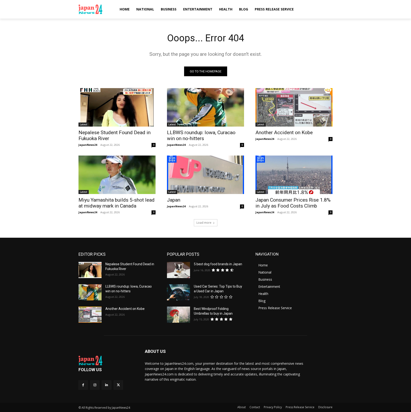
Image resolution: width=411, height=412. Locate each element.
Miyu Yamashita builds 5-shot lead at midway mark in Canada (116, 203)
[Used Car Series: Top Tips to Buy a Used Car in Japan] (178, 292)
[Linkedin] (106, 385)
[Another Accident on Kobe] (294, 107)
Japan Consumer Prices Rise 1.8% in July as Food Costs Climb (293, 203)
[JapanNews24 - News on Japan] (105, 360)
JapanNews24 (87, 145)
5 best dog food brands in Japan (218, 264)
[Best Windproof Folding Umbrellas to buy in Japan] (178, 315)
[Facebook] (83, 385)
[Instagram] (94, 385)
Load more (203, 223)
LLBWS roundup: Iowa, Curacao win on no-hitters (201, 135)
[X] (118, 385)
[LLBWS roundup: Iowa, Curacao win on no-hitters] (205, 107)
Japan (173, 200)
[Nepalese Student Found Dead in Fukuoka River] (117, 107)
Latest (83, 124)
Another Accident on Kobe (284, 132)
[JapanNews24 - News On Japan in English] (95, 9)
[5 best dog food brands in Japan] (178, 270)
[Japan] (205, 175)
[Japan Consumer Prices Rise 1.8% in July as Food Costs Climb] (294, 175)
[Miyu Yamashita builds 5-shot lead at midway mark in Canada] (117, 175)
